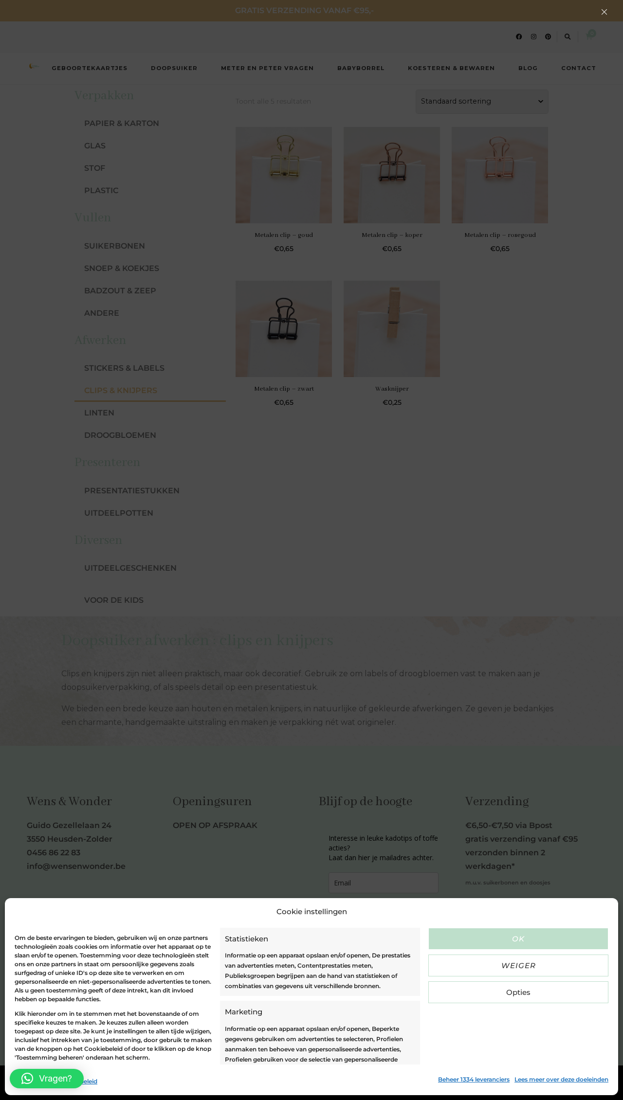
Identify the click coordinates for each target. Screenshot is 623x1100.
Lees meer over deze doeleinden (561, 1079)
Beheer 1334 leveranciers (474, 1079)
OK (518, 938)
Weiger (518, 965)
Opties (518, 992)
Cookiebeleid (34, 1081)
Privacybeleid (77, 1081)
